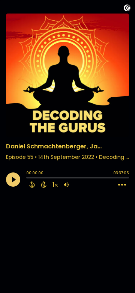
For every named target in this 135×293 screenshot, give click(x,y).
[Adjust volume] (66, 184)
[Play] (13, 179)
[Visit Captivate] (127, 9)
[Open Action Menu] (122, 184)
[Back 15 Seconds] (32, 184)
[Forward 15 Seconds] (44, 184)
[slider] (28, 178)
